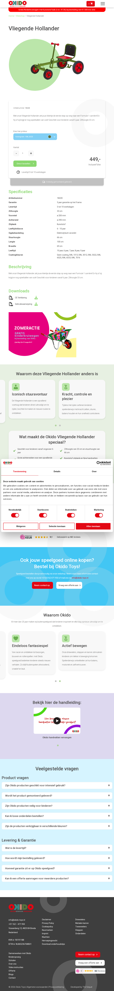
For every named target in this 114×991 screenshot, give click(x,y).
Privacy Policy (48, 923)
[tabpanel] (32, 401)
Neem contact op (42, 585)
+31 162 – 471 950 (17, 924)
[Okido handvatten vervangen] (57, 721)
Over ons (12, 964)
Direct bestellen (23, 163)
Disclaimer (46, 919)
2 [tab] (60, 425)
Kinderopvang (15, 957)
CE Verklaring (21, 298)
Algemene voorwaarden (37, 987)
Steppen (79, 930)
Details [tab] (57, 471)
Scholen (12, 960)
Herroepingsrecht (49, 940)
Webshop (20, 16)
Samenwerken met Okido (20, 953)
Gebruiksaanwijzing (23, 304)
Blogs (11, 974)
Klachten (46, 937)
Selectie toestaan (57, 526)
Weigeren (20, 526)
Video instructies (16, 967)
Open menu (102, 4)
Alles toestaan (93, 526)
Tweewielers (81, 926)
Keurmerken (47, 930)
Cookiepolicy (47, 926)
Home (11, 16)
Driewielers (80, 919)
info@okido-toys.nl (80, 578)
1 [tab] (56, 425)
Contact (12, 978)
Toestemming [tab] (19, 471)
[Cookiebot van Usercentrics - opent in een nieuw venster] (98, 463)
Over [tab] (94, 471)
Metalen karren (82, 923)
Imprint (45, 933)
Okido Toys (21, 987)
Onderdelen (80, 933)
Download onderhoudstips (53, 944)
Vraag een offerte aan (68, 585)
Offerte (12, 971)
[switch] (43, 515)
